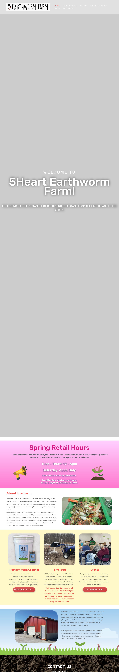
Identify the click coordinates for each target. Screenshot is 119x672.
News (57, 8)
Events (83, 6)
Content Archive (98, 6)
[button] (87, 510)
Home (57, 6)
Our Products (70, 6)
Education (68, 8)
